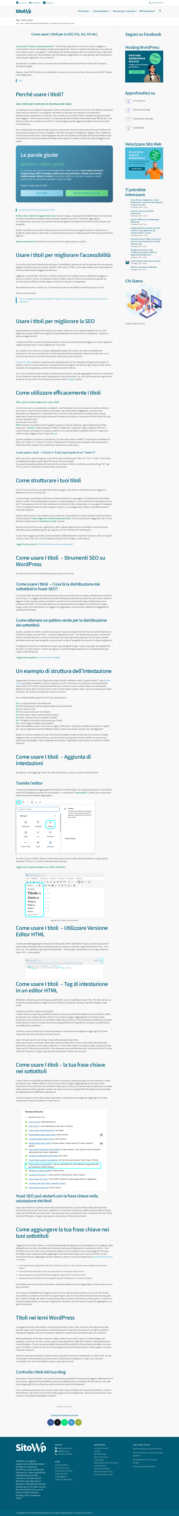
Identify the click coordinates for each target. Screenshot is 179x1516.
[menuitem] (21, 2)
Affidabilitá (36, 3)
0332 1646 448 (157, 3)
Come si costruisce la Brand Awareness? (142, 212)
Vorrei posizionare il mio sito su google (145, 1461)
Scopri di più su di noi (135, 323)
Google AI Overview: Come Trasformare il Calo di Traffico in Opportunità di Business (144, 252)
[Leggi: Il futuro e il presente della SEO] (127, 268)
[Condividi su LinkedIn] (71, 1422)
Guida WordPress (61, 1465)
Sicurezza (22, 3)
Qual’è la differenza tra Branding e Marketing (145, 220)
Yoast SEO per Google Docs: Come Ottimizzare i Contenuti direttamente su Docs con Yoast (147, 202)
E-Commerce (139, 100)
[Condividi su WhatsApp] (64, 1422)
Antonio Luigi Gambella (65, 1406)
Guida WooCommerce (64, 1471)
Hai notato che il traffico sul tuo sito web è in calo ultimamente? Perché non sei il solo (146, 241)
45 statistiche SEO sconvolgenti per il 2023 (36, 210)
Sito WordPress (100, 1454)
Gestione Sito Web (141, 109)
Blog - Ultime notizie (24, 20)
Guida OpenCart (61, 1473)
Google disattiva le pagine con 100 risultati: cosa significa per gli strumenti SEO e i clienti (145, 230)
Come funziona (100, 1465)
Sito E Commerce (101, 1457)
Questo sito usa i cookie (103, 1474)
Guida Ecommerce (62, 1468)
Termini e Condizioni (74, 1513)
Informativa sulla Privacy (103, 1471)
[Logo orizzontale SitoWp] (23, 11)
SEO (21, 80)
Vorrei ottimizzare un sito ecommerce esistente (148, 1454)
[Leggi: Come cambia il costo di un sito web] (127, 262)
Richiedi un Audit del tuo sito (86, 193)
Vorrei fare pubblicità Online (144, 1466)
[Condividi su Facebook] (50, 1422)
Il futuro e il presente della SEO (144, 267)
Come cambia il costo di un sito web (145, 261)
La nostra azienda (101, 1448)
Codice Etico (99, 1460)
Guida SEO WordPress (63, 1479)
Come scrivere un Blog (49, 657)
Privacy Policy (87, 1513)
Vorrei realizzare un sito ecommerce (147, 1448)
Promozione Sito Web (143, 118)
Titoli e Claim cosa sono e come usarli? (55, 544)
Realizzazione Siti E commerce (106, 1463)
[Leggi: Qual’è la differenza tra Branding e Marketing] (127, 221)
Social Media (138, 127)
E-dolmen (63, 1513)
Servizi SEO (42, 193)
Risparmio (50, 3)
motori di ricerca (24, 362)
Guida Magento (61, 1476)
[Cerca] (160, 11)
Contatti (97, 1451)
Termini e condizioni (102, 1468)
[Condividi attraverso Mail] (78, 1422)
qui (54, 433)
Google (71, 379)
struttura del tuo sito (103, 1256)
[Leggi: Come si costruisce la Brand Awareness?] (127, 212)
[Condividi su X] (57, 1422)
